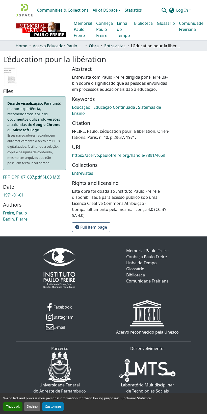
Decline (32, 406)
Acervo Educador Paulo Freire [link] (58, 46)
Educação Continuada (114, 107)
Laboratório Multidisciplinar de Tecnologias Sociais (147, 388)
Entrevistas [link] (114, 46)
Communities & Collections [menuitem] (63, 10)
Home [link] (21, 46)
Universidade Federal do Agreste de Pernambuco (59, 388)
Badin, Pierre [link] (15, 219)
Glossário (166, 23)
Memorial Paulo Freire (83, 29)
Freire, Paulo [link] (15, 213)
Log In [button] (182, 10)
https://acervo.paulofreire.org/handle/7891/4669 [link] (118, 155)
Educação (81, 107)
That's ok (13, 406)
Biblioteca (143, 23)
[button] (24, 10)
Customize (53, 406)
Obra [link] (94, 46)
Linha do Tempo (123, 29)
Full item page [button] (93, 227)
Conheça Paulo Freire (104, 29)
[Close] (59, 103)
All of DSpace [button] (105, 10)
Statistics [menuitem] (133, 10)
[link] (34, 177)
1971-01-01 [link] (13, 195)
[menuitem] (107, 10)
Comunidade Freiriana (191, 26)
